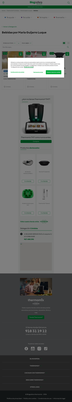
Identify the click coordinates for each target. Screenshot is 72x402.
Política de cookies (28, 67)
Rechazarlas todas (38, 72)
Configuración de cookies (17, 72)
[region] (36, 67)
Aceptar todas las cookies (53, 72)
